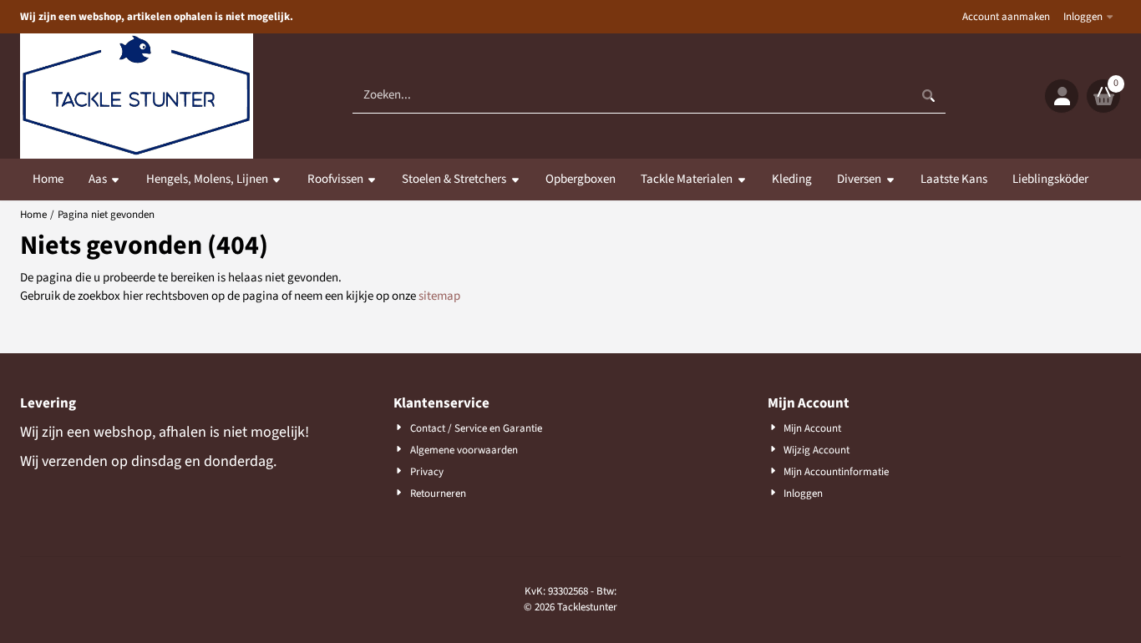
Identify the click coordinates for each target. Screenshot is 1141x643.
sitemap (439, 296)
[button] (1061, 96)
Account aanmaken (1006, 16)
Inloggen (1083, 16)
